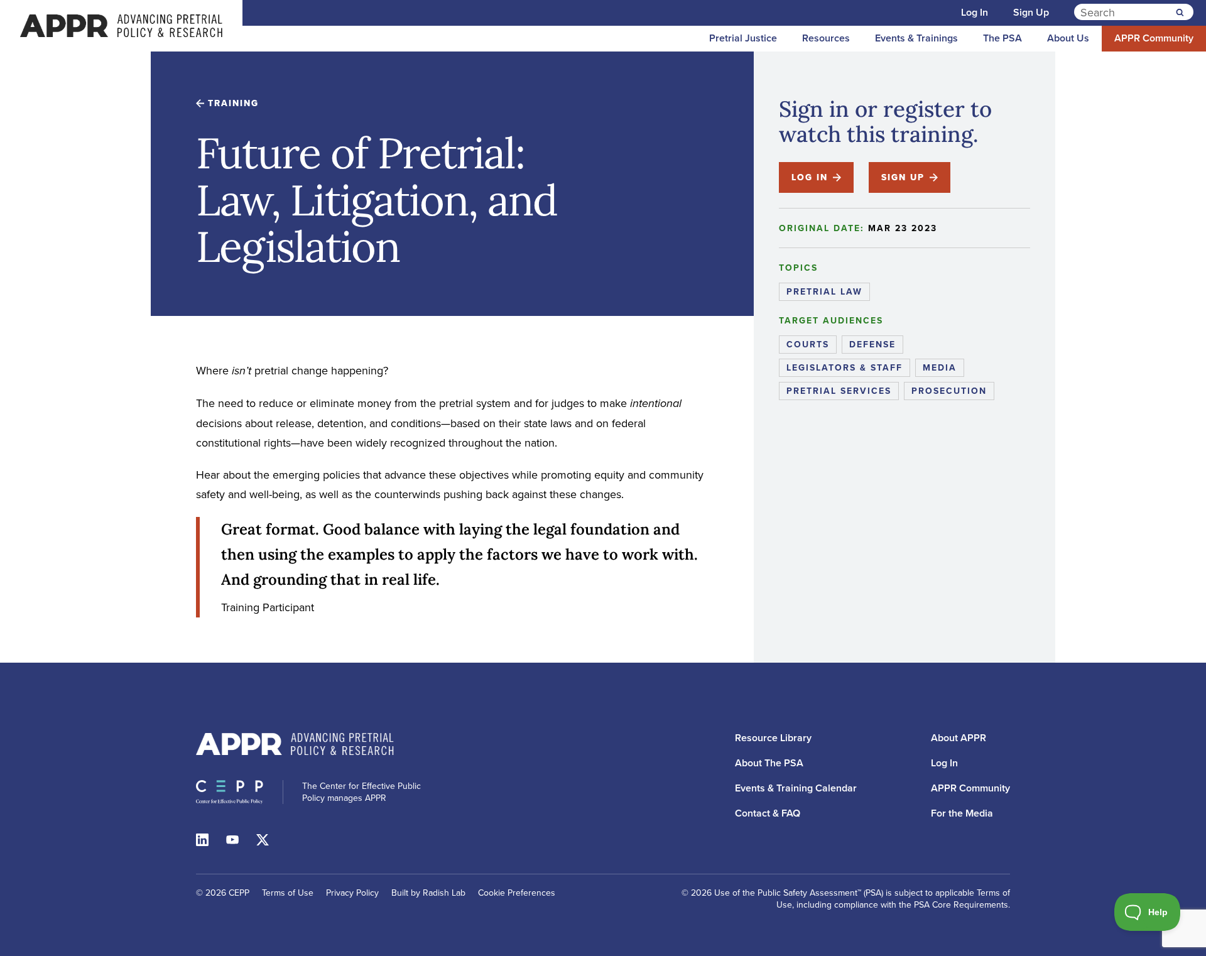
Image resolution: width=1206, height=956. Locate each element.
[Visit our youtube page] (232, 838)
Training (233, 103)
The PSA (1002, 38)
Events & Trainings (916, 38)
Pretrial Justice (743, 38)
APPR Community (1153, 38)
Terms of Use (287, 892)
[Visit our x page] (262, 838)
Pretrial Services (838, 390)
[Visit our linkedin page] (202, 838)
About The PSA (769, 763)
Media (940, 367)
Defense (872, 344)
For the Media (962, 813)
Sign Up (1031, 12)
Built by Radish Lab (428, 892)
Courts (807, 344)
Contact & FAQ (767, 813)
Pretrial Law (824, 291)
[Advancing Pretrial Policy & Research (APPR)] (121, 26)
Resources (826, 38)
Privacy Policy (352, 892)
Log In (974, 12)
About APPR (958, 738)
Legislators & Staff (844, 367)
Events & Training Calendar (796, 788)
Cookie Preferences (516, 893)
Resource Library (773, 738)
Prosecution (949, 390)
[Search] (1179, 12)
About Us (1068, 38)
